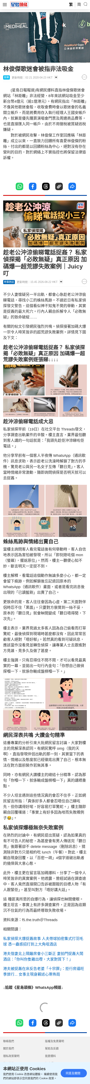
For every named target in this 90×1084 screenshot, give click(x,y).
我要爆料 (50, 1055)
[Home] (19, 4)
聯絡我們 (8, 1041)
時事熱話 (9, 282)
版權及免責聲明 (54, 1041)
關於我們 (8, 1048)
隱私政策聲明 (11, 1055)
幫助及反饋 (52, 1048)
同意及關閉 (73, 1073)
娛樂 (6, 77)
